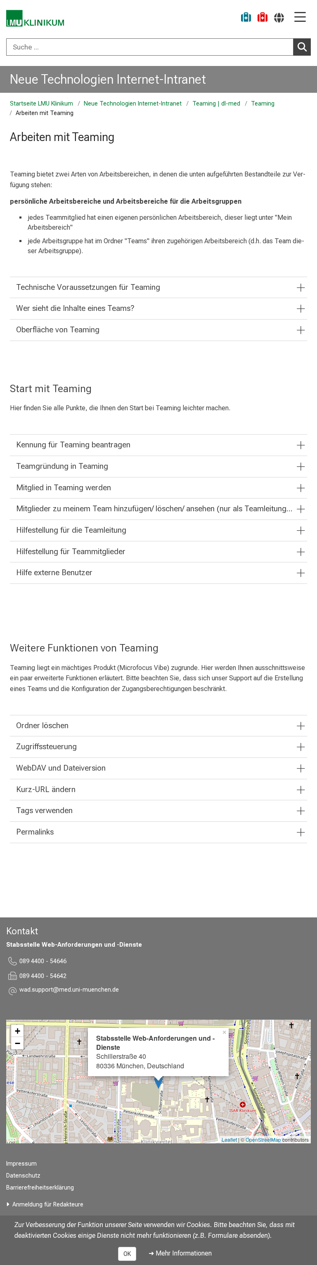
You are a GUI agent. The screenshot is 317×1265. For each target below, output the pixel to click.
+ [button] (17, 1030)
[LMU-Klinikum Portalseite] (35, 18)
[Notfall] (262, 18)
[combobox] (158, 47)
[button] (69, 991)
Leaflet (229, 1139)
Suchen (302, 47)
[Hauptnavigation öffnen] (300, 17)
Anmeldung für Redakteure (47, 1204)
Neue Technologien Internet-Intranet (108, 79)
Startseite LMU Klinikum (41, 103)
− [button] (17, 1043)
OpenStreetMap (263, 1139)
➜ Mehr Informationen (180, 1253)
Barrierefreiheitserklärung (40, 1187)
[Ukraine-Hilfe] (246, 18)
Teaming (262, 103)
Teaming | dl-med (216, 103)
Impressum (21, 1163)
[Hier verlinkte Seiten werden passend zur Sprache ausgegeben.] (279, 17)
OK (127, 1254)
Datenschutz (23, 1175)
